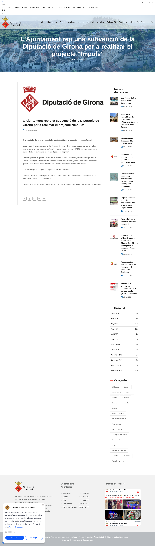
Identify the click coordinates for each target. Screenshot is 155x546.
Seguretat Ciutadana (119, 450)
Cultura (114, 397)
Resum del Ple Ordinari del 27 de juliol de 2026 (128, 140)
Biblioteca (115, 387)
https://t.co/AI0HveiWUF (127, 497)
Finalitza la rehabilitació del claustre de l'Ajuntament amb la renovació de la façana (129, 120)
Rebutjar (33, 537)
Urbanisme (126, 456)
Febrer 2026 (124, 344)
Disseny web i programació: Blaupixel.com (77, 540)
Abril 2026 (124, 334)
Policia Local (76, 504)
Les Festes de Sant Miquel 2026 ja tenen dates (129, 100)
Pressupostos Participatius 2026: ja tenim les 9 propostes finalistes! (128, 267)
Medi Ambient (116, 424)
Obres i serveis (117, 429)
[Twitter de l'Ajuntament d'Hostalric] (142, 2)
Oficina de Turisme (76, 507)
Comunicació (116, 392)
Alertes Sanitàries (137, 22)
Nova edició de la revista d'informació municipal (129, 221)
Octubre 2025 (124, 365)
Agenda (81, 22)
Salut (114, 445)
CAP (76, 500)
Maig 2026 (124, 329)
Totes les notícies (118, 461)
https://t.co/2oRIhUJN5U (112, 497)
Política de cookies (85, 537)
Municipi (90, 22)
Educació (126, 397)
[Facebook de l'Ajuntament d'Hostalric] (145, 2)
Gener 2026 (124, 350)
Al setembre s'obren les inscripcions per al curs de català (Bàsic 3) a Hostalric (129, 289)
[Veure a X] (138, 492)
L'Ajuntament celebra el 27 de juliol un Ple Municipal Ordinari (128, 158)
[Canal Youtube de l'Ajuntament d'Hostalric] (152, 2)
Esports (114, 403)
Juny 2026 (124, 324)
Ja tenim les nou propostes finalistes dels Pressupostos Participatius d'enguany (127, 180)
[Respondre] (106, 522)
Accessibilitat (99, 537)
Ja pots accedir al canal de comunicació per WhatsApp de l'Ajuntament (128, 203)
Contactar (123, 22)
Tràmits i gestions (67, 22)
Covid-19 (129, 392)
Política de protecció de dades (116, 537)
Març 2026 (124, 339)
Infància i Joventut (118, 413)
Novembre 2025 (124, 360)
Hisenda (126, 403)
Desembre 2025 (124, 355)
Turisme (110, 22)
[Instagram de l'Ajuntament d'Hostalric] (149, 2)
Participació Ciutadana (119, 434)
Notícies (100, 22)
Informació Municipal (119, 419)
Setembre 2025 (124, 370)
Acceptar (15, 537)
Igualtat (114, 408)
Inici (42, 22)
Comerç (126, 387)
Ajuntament (52, 22)
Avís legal (73, 537)
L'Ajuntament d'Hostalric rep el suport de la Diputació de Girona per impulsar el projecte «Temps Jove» (129, 243)
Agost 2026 (124, 313)
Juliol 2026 (124, 319)
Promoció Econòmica (119, 440)
